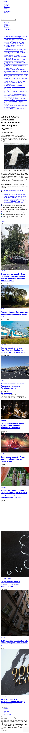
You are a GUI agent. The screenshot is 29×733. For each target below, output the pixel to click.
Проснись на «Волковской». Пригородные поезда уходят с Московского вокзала (16, 71)
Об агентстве (7, 11)
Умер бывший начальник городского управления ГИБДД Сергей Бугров (14, 201)
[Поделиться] (3, 730)
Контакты (6, 711)
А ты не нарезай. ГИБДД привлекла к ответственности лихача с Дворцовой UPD (16, 195)
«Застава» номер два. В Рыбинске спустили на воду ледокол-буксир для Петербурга (16, 52)
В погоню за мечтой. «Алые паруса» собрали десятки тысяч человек (13, 459)
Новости (6, 4)
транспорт (3, 344)
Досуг (2, 453)
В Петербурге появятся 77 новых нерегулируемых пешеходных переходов (15, 198)
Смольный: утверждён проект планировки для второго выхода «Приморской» (15, 83)
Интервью (7, 7)
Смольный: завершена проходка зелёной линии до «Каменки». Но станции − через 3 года (16, 75)
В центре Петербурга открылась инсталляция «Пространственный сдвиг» (15, 99)
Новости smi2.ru (5, 221)
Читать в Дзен (20, 190)
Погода (3, 270)
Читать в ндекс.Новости (9, 190)
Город (2, 308)
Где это (3, 637)
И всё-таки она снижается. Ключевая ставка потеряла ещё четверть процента (15, 103)
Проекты (6, 8)
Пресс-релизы (8, 714)
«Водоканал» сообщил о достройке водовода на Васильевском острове (14, 87)
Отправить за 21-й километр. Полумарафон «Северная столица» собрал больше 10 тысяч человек (15, 67)
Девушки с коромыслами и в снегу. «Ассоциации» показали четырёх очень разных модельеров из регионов (14, 493)
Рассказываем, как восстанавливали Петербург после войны (13, 701)
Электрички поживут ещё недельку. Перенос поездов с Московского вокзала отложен (15, 57)
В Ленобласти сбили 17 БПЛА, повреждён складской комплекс (15, 79)
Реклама (6, 12)
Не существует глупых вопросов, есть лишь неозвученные (10, 584)
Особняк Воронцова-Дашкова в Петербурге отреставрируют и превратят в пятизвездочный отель (15, 95)
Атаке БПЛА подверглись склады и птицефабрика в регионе (16, 106)
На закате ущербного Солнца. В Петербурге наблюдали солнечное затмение (16, 63)
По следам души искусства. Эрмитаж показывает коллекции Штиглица (13, 425)
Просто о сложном (6, 578)
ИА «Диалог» (4, 1)
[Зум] (6, 730)
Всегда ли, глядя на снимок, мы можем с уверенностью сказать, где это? (14, 643)
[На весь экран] (4, 730)
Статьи (6, 5)
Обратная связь (8, 712)
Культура (3, 420)
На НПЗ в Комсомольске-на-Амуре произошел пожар (13, 212)
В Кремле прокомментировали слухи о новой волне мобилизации (14, 206)
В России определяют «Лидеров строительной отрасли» (15, 109)
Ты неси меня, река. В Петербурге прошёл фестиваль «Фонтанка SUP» (15, 91)
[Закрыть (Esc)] (1, 730)
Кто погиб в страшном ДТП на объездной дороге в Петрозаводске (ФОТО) (15, 217)
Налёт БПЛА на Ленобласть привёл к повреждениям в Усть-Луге (14, 60)
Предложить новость (6, 393)
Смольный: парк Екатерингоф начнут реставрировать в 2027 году (15, 37)
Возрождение (4, 696)
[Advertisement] (14, 517)
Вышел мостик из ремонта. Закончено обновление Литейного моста (15, 48)
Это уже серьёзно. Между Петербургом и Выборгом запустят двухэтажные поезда (14, 45)
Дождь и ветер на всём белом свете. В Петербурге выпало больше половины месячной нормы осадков (15, 41)
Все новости (4, 112)
